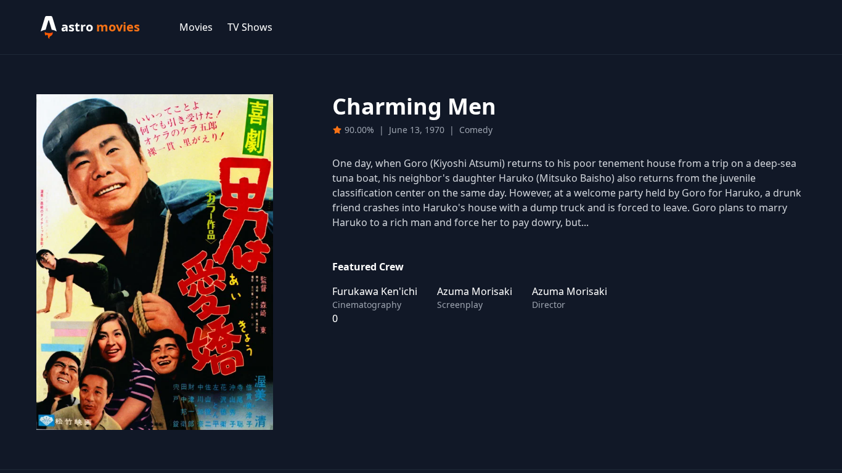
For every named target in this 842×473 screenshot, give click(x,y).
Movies (196, 27)
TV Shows (249, 27)
